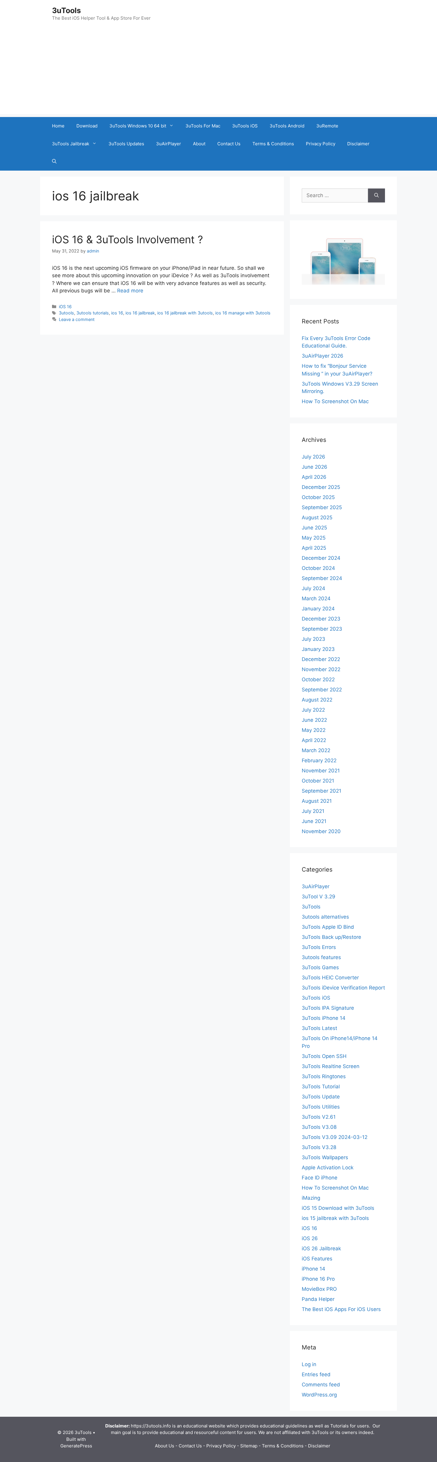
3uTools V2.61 (319, 1117)
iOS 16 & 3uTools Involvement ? (127, 239)
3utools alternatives (325, 917)
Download (87, 126)
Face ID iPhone (319, 1178)
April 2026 (314, 477)
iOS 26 (310, 1238)
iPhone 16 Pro (318, 1279)
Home (58, 126)
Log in (309, 1364)
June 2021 (314, 821)
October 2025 (318, 497)
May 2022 (314, 730)
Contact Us (228, 143)
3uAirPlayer (168, 143)
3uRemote (327, 126)
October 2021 (318, 781)
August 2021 (317, 801)
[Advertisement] (218, 72)
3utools (66, 312)
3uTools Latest (319, 1028)
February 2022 (319, 760)
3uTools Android (287, 126)
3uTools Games (320, 967)
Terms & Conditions (273, 143)
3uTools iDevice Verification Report (343, 988)
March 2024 (316, 598)
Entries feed (316, 1374)
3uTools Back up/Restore (331, 937)
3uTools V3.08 (319, 1127)
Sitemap (248, 1446)
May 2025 (314, 538)
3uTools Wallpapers (325, 1157)
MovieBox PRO (319, 1289)
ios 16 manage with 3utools (243, 312)
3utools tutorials (92, 312)
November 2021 (321, 771)
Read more (130, 291)
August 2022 (317, 700)
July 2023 (313, 639)
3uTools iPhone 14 (323, 1018)
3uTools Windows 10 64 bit (137, 126)
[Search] (376, 195)
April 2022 (314, 740)
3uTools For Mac (203, 126)
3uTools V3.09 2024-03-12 (334, 1137)
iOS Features (317, 1259)
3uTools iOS (245, 126)
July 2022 (313, 710)
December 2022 (321, 659)
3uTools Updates (126, 143)
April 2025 (314, 548)
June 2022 (314, 720)
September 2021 (321, 791)
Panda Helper (318, 1299)
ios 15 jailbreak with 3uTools (335, 1218)
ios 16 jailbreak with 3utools (185, 312)
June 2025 (314, 528)
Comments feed (321, 1385)
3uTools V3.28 (319, 1147)
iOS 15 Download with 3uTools (338, 1208)
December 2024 (321, 558)
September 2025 (322, 507)
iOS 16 (65, 306)
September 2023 (322, 629)
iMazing (311, 1198)
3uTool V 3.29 (318, 897)
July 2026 (313, 457)
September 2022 (322, 690)
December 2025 (321, 487)
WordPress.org (319, 1395)
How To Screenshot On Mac (335, 401)
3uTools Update (321, 1097)
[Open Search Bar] (54, 162)
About (199, 143)
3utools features (321, 957)
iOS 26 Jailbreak (321, 1248)
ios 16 (117, 312)
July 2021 (313, 811)
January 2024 (318, 609)
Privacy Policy (320, 143)
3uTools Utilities (321, 1107)
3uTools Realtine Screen (330, 1066)
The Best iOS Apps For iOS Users (341, 1309)
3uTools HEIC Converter (330, 978)
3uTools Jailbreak (70, 143)
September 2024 (322, 578)
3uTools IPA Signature (328, 1008)
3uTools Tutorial (321, 1087)
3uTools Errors (319, 947)
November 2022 (321, 669)
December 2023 (321, 619)
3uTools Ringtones (324, 1076)
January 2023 (318, 649)
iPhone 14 (313, 1269)
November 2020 (321, 831)
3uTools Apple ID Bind (328, 927)
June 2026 (314, 467)
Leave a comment (77, 319)
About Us (164, 1446)
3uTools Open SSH (324, 1056)
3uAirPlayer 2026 (322, 356)
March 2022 (316, 750)
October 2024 (318, 568)
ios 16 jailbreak (140, 312)
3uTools (66, 10)
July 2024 (313, 588)
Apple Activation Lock (327, 1167)
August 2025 (317, 517)
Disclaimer (358, 143)
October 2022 (318, 679)
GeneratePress (76, 1446)
